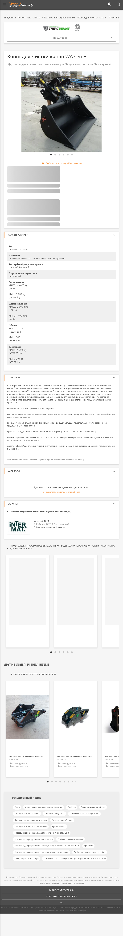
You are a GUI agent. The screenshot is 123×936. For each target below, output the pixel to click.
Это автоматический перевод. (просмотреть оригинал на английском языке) (45, 459)
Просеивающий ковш (62, 820)
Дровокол (88, 845)
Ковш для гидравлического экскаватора (43, 807)
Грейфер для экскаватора (27, 858)
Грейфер (72, 807)
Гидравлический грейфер (93, 807)
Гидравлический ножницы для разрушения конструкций (42, 833)
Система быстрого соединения (84, 813)
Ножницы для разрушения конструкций (34, 839)
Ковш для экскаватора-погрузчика (31, 820)
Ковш (17, 807)
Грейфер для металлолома (70, 839)
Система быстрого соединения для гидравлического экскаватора (75, 858)
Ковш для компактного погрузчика (31, 826)
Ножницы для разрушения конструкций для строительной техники (47, 845)
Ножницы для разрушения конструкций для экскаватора (42, 852)
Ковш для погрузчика (55, 813)
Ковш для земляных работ (27, 813)
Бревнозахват (58, 826)
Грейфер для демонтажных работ (89, 852)
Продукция (60, 37)
